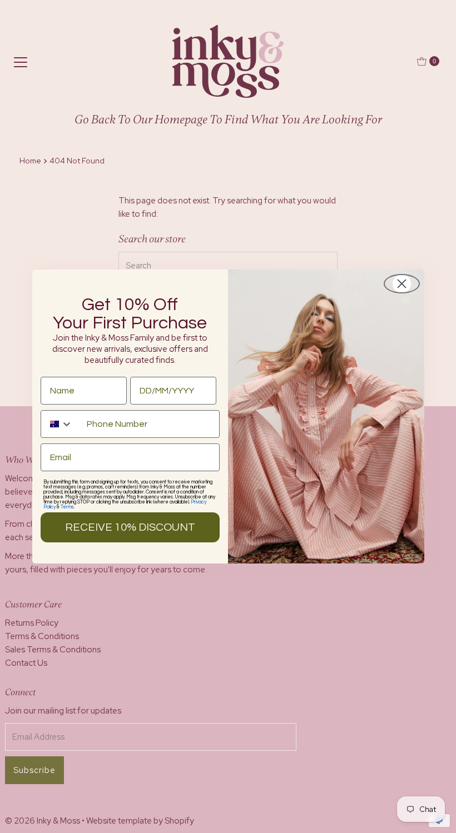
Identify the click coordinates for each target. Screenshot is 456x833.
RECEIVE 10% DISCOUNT (130, 527)
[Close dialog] (402, 283)
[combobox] (61, 424)
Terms (67, 507)
